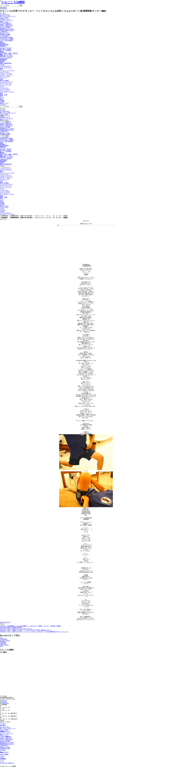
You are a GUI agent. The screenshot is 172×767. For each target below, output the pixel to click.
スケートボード (5, 90)
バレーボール (4, 72)
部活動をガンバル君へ (7, 29)
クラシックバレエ (5, 67)
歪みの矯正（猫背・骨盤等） (9, 53)
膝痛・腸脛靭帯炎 (5, 63)
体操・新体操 (4, 80)
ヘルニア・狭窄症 (5, 57)
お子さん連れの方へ (6, 26)
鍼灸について (4, 22)
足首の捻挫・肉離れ (6, 37)
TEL (1, 646)
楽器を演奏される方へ (7, 30)
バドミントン (4, 87)
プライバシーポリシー (7, 763)
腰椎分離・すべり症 (6, 56)
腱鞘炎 (2, 52)
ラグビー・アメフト (6, 74)
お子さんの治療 (5, 27)
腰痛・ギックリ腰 (5, 54)
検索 (21, 5)
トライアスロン (5, 89)
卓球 (1, 93)
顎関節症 (3, 46)
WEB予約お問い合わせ (4, 644)
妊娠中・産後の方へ (6, 24)
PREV (2, 622)
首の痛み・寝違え (5, 49)
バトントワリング (5, 85)
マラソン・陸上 (5, 76)
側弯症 (2, 62)
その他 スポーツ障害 (6, 39)
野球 (1, 69)
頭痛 (1, 42)
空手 (1, 96)
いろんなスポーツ (5, 168)
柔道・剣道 (3, 95)
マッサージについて (6, 20)
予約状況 (3, 642)
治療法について (5, 117)
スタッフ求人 (4, 754)
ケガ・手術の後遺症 (6, 40)
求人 (1, 637)
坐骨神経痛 (3, 59)
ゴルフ (2, 97)
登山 (1, 99)
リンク (2, 761)
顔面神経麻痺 (4, 44)
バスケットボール (5, 73)
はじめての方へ (5, 14)
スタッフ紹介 (4, 17)
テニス (2, 86)
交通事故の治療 (5, 34)
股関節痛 (3, 60)
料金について (4, 752)
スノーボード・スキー (7, 92)
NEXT (8, 622)
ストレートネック (5, 47)
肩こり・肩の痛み (5, 50)
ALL (5, 622)
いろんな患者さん (5, 123)
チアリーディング (5, 83)
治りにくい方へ (5, 33)
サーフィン (3, 77)
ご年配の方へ (4, 32)
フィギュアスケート (6, 82)
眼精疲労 (3, 43)
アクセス (3, 723)
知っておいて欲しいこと (8, 16)
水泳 (1, 79)
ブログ (2, 756)
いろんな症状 (4, 137)
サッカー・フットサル (7, 70)
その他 (2, 64)
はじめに (3, 110)
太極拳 (2, 100)
